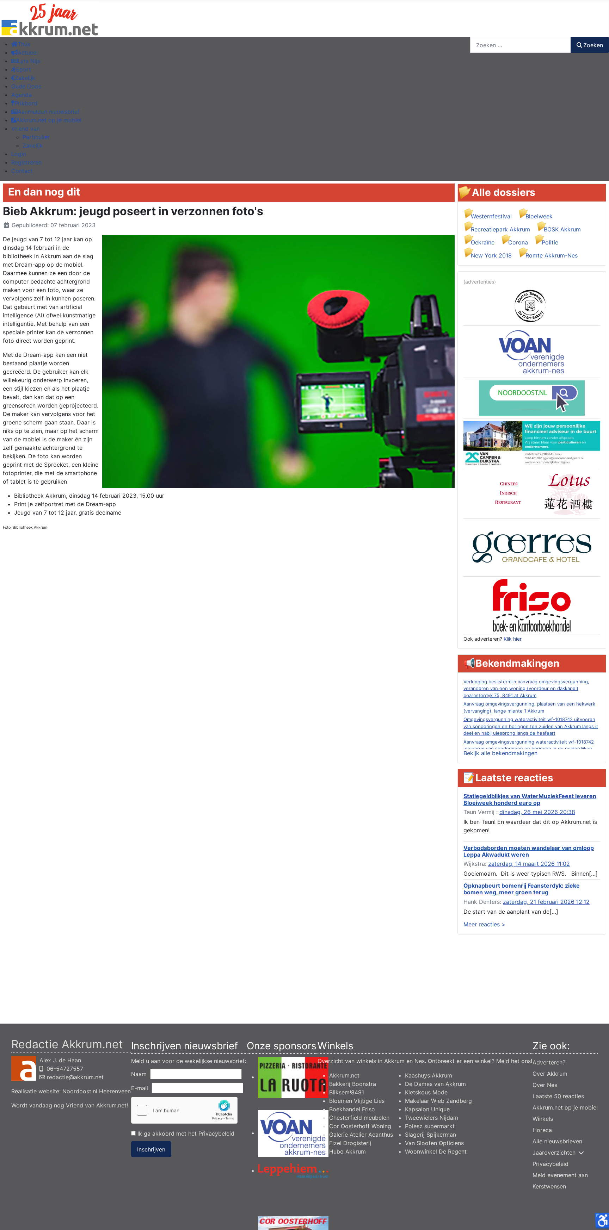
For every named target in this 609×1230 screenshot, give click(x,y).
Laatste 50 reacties (558, 1096)
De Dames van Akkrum (435, 1083)
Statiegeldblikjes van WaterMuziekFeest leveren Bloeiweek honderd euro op (529, 799)
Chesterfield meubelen (359, 1117)
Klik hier (513, 639)
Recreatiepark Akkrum (500, 229)
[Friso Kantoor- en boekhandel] (531, 604)
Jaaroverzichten (554, 1152)
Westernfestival (491, 216)
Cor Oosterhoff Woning (360, 1126)
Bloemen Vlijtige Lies (357, 1100)
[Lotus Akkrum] (531, 493)
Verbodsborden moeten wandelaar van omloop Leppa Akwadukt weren (528, 851)
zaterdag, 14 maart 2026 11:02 (529, 863)
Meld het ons (513, 1060)
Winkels (543, 1118)
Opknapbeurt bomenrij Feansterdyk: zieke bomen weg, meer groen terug (521, 889)
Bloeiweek (539, 216)
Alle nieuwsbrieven (557, 1141)
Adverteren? (549, 1062)
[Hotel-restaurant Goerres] (531, 547)
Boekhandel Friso (352, 1109)
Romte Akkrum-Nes (551, 255)
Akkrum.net (344, 1075)
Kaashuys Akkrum (428, 1075)
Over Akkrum (550, 1073)
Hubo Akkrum (347, 1151)
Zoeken (593, 45)
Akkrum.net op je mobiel (565, 1107)
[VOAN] (532, 351)
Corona (518, 242)
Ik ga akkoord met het (185, 1133)
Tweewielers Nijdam (431, 1117)
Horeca (542, 1129)
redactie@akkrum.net (75, 1077)
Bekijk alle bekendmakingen (500, 753)
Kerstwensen (549, 1186)
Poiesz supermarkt (430, 1126)
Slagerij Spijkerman (430, 1134)
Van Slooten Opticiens (434, 1143)
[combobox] (520, 45)
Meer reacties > (484, 924)
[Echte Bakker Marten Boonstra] (531, 305)
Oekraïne (482, 242)
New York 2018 (491, 255)
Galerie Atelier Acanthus (361, 1134)
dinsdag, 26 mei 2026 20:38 (537, 811)
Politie (550, 242)
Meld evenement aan (560, 1175)
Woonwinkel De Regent (436, 1151)
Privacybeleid (216, 1133)
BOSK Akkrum (562, 229)
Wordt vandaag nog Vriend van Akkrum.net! (69, 1105)
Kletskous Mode (426, 1092)
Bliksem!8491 (346, 1092)
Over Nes (545, 1084)
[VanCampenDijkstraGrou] (531, 443)
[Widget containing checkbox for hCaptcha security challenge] (184, 1110)
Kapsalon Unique (427, 1109)
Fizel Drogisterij (350, 1143)
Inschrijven (151, 1149)
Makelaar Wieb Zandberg (438, 1100)
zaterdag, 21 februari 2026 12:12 (546, 901)
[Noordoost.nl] (532, 397)
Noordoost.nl (79, 1091)
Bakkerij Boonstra (352, 1083)
